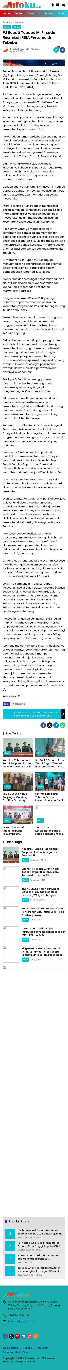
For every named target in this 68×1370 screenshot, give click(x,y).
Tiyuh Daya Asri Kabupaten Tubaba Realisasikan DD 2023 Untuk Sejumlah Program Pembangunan (39, 1232)
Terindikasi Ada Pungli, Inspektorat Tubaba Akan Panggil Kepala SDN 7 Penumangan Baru (38, 1244)
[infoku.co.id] (23, 4)
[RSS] (35, 1336)
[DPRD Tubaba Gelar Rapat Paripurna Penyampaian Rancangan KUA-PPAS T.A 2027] (18, 815)
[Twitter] (49, 725)
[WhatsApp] (62, 725)
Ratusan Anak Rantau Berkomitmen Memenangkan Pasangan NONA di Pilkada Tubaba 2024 (38, 1269)
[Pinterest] (17, 1336)
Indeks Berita (10, 1348)
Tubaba (16, 27)
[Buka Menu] (58, 5)
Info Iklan (42, 1348)
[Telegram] (56, 725)
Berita (7, 753)
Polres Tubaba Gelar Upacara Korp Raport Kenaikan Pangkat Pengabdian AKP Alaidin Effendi (38, 1257)
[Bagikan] (62, 50)
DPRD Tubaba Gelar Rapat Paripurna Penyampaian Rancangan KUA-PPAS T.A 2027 (16, 831)
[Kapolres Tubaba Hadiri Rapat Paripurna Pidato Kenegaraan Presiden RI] (18, 747)
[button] (52, 5)
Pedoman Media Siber (16, 1352)
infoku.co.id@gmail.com (22, 1321)
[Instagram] (29, 1336)
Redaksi (27, 1348)
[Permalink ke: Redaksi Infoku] (6, 50)
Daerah (6, 27)
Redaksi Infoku (17, 49)
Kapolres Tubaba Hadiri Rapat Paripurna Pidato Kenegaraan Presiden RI (17, 763)
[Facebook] (43, 725)
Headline (20, 703)
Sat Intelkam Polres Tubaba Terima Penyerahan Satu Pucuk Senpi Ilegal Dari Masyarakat (49, 797)
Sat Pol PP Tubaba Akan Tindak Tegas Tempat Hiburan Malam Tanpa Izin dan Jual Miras (49, 763)
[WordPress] (23, 1336)
